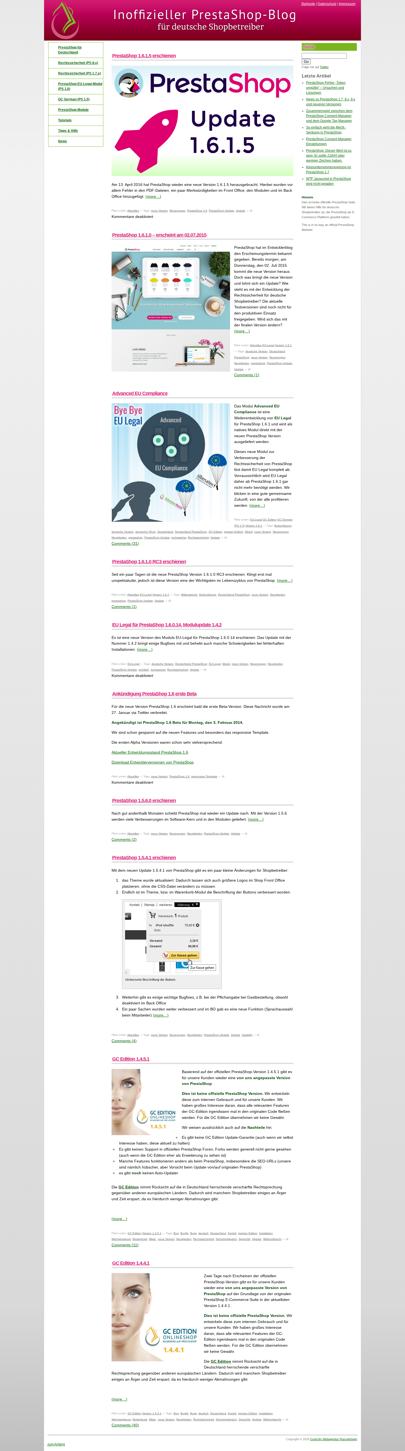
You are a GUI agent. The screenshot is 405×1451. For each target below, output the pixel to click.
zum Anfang (56, 1444)
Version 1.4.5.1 (151, 1233)
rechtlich (144, 669)
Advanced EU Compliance (140, 393)
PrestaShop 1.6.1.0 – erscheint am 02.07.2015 (159, 235)
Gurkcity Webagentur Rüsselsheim (333, 1439)
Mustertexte (140, 1239)
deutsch (203, 1233)
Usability (247, 1034)
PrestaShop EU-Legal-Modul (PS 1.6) (80, 86)
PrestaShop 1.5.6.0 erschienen (144, 800)
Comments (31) (125, 543)
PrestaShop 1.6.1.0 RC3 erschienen (149, 561)
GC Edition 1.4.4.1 (130, 1263)
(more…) (153, 196)
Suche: (309, 46)
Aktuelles (133, 210)
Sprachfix (244, 1239)
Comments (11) (125, 1245)
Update (240, 210)
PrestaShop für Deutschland (70, 50)
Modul (249, 531)
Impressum (347, 4)
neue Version (159, 210)
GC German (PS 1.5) (74, 99)
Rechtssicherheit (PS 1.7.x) (79, 73)
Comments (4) (124, 1041)
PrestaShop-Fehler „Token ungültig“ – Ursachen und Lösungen (325, 88)
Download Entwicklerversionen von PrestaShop (153, 762)
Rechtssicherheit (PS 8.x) (78, 63)
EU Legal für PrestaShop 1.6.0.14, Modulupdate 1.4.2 (167, 625)
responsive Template (204, 776)
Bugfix (184, 1233)
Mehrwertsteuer (121, 1239)
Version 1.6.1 (283, 345)
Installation (266, 1233)
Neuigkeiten (241, 363)
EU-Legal (268, 345)
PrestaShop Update (221, 210)
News (62, 141)
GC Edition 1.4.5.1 (130, 1059)
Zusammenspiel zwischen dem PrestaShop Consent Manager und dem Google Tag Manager (329, 116)
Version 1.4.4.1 (151, 1413)
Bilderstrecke (189, 594)
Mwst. (152, 1239)
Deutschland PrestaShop (191, 531)
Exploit (232, 1233)
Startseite (308, 4)
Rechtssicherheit (198, 537)
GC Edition (270, 519)
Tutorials (65, 120)
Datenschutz (327, 4)
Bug (176, 1233)
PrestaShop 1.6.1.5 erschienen (144, 55)
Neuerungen (177, 210)
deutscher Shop (145, 531)
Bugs (193, 1233)
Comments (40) (125, 1425)
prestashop (258, 363)
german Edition (233, 531)
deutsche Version (256, 351)
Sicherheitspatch (226, 1239)
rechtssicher (178, 537)
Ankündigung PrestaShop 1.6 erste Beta (154, 694)
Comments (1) (246, 375)
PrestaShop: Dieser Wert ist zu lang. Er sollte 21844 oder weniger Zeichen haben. (329, 155)
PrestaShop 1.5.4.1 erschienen (144, 857)
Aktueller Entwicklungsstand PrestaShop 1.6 (150, 752)
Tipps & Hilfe (68, 131)
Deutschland (165, 531)
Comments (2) (124, 839)
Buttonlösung (282, 525)
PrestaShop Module (73, 110)
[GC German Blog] (202, 39)
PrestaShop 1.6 (197, 210)
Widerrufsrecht (272, 1239)
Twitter (324, 67)
